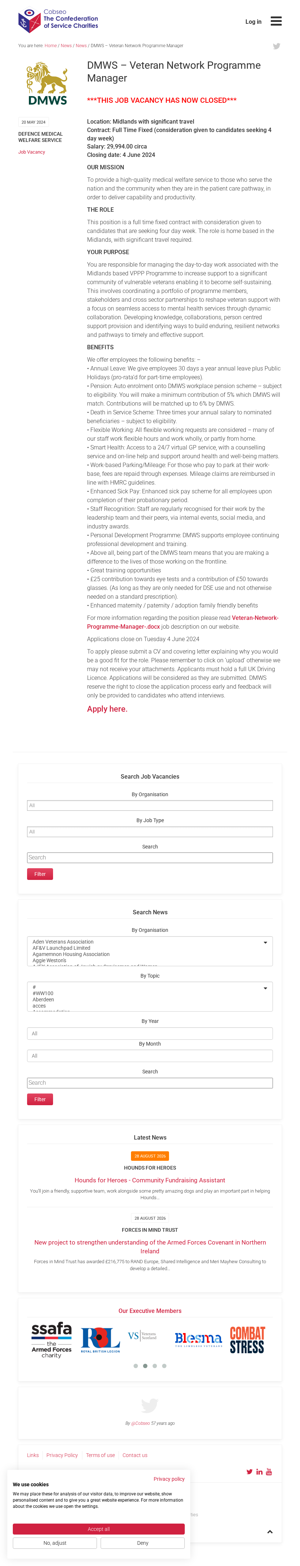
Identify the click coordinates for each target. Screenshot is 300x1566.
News (66, 45)
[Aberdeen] (145, 1000)
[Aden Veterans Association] (145, 942)
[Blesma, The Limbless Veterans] (198, 1340)
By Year (150, 1021)
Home (51, 45)
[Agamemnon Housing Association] (145, 954)
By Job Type (150, 820)
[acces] (145, 1006)
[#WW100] (145, 993)
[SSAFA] (51, 1340)
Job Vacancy (31, 152)
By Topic (150, 976)
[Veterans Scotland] (149, 1340)
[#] (145, 987)
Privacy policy (169, 1479)
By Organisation (150, 794)
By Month (150, 1044)
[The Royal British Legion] (100, 1340)
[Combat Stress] (247, 1340)
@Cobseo (140, 1423)
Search (150, 847)
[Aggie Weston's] (145, 960)
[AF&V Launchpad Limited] (145, 948)
